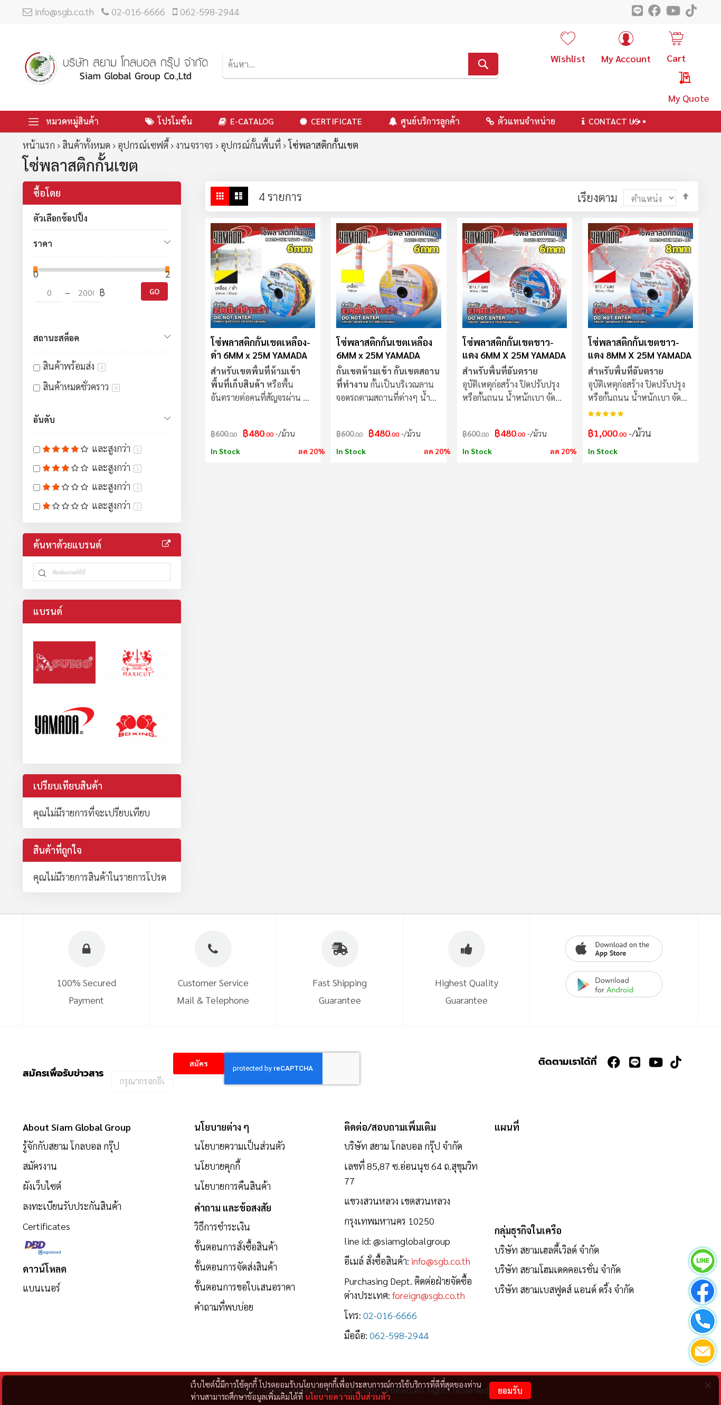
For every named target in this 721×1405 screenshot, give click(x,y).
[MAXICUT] (137, 662)
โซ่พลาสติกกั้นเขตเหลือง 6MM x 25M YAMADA (384, 348)
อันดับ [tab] (44, 419)
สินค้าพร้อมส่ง (73, 366)
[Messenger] (702, 1293)
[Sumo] (64, 662)
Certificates (46, 1226)
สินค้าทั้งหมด (86, 145)
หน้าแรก (39, 145)
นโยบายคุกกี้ (217, 1166)
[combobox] (360, 64)
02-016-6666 (138, 11)
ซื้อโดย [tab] (47, 193)
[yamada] (64, 725)
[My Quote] (674, 79)
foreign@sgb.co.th (428, 1295)
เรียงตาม (597, 197)
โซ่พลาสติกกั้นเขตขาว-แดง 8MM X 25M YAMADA (639, 348)
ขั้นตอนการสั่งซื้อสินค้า (236, 1246)
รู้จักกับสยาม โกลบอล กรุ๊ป (71, 1146)
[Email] (702, 1353)
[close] (708, 1385)
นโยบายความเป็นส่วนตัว (348, 1396)
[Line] (702, 1263)
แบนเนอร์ (41, 1288)
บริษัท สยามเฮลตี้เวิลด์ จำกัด (547, 1250)
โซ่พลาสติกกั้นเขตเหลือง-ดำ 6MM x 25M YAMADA (260, 348)
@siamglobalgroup (411, 1241)
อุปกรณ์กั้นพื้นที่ (251, 145)
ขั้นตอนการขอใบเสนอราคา (244, 1287)
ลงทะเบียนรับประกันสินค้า (72, 1206)
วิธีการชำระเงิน (222, 1226)
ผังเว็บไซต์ (42, 1186)
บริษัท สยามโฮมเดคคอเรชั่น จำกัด (558, 1269)
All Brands (166, 544)
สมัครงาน (40, 1166)
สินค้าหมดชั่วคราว (80, 386)
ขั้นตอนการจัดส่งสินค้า (235, 1266)
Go (154, 291)
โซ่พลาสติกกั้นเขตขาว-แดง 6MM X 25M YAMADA (514, 348)
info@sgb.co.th (64, 11)
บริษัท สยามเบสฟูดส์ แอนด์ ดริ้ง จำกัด (564, 1289)
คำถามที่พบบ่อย (223, 1307)
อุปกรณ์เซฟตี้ (143, 145)
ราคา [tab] (42, 243)
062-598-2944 (209, 11)
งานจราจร (194, 145)
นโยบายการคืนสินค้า (232, 1186)
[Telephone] (702, 1323)
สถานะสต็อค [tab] (56, 337)
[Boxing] (137, 725)
